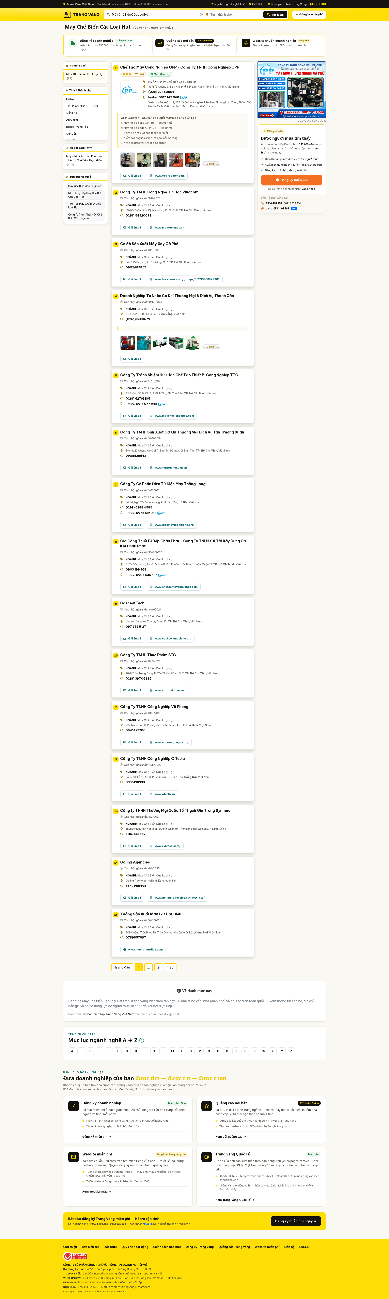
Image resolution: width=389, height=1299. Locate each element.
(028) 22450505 (161, 92)
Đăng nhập (308, 189)
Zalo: (281, 208)
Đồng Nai (72, 112)
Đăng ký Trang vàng (200, 1247)
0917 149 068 (169, 97)
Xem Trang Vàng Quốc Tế (235, 1200)
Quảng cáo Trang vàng (234, 1247)
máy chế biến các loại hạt (84, 186)
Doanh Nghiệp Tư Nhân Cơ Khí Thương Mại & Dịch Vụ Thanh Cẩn (177, 295)
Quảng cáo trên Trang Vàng (289, 4)
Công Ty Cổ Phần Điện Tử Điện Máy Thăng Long (162, 484)
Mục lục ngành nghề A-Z (229, 4)
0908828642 (136, 456)
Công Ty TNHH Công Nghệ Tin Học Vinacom (159, 192)
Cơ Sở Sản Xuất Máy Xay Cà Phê (149, 243)
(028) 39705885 (138, 678)
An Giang (72, 119)
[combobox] (157, 14)
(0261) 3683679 (138, 319)
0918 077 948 (146, 404)
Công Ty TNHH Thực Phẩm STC (148, 655)
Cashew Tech (132, 603)
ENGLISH (320, 4)
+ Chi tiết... (211, 163)
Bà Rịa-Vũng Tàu (77, 126)
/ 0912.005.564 (283, 203)
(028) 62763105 (138, 398)
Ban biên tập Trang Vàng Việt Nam (110, 1014)
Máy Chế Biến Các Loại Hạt (85, 76)
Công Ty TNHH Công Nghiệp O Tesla (152, 758)
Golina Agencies (135, 862)
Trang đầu (122, 967)
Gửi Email (134, 175)
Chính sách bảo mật (167, 1247)
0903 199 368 (136, 569)
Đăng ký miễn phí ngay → (295, 1221)
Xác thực (110, 1247)
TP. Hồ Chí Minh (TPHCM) (82, 105)
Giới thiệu (258, 4)
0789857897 (136, 937)
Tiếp (170, 967)
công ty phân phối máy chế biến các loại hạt (85, 216)
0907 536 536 (146, 575)
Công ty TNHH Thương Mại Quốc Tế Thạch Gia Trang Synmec (175, 810)
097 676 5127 (136, 627)
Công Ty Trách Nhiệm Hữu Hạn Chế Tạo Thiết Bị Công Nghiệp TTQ (179, 375)
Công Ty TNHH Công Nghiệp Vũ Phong (154, 706)
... (148, 967)
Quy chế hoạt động (135, 1247)
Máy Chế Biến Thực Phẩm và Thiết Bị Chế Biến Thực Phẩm (84, 160)
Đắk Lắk (71, 133)
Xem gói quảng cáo (231, 1136)
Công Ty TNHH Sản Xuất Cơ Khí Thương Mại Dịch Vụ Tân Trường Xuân (182, 432)
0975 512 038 (146, 513)
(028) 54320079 (139, 215)
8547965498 (136, 886)
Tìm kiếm (277, 14)
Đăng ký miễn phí (311, 14)
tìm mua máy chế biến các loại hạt (84, 205)
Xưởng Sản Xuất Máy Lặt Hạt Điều (150, 914)
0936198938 (135, 782)
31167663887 (136, 834)
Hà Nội (70, 99)
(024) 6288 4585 (139, 507)
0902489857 (136, 267)
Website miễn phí (267, 1247)
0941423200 (135, 730)
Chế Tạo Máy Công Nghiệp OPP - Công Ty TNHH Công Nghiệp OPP (179, 67)
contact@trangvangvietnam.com (130, 1287)
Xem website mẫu (96, 1191)
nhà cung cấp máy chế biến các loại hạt (85, 195)
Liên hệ (289, 1247)
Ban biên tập (90, 1247)
